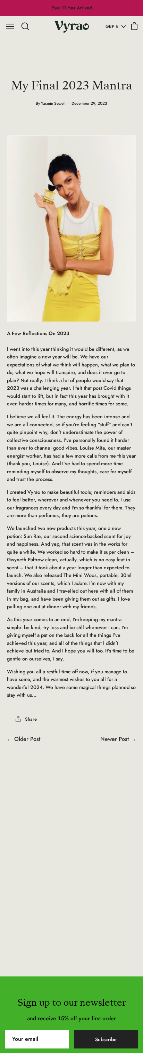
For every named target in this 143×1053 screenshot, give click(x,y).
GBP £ (112, 26)
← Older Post (23, 739)
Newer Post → (118, 739)
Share (31, 719)
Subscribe (106, 1039)
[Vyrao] (71, 27)
